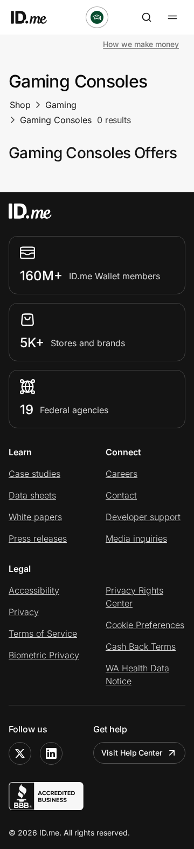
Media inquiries (136, 538)
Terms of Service (43, 633)
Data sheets (32, 495)
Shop (20, 104)
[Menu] (172, 17)
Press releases (38, 538)
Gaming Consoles (56, 119)
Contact (121, 495)
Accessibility (34, 590)
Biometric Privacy (44, 655)
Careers (121, 473)
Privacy (24, 612)
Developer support (143, 516)
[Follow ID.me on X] (20, 753)
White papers (35, 516)
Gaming (61, 104)
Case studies (34, 473)
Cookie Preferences (145, 624)
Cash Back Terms (141, 646)
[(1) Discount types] (97, 17)
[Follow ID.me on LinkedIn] (51, 753)
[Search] (146, 17)
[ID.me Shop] (35, 17)
